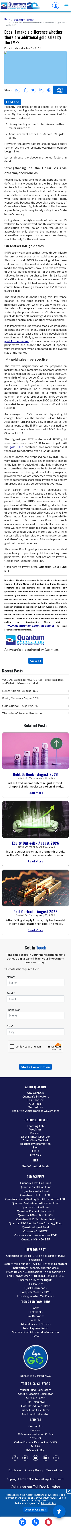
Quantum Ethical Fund (35, 1207)
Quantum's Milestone (35, 1096)
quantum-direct (24, 19)
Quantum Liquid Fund (35, 1227)
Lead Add (59, 90)
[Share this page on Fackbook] (25, 90)
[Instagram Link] (56, 1458)
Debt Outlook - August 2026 (20, 690)
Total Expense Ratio (35, 1328)
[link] (21, 5)
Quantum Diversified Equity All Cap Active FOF (35, 1199)
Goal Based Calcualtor (35, 1406)
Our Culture (35, 1107)
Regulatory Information (35, 1143)
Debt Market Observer (35, 1136)
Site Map (35, 1154)
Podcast (35, 1133)
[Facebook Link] (15, 1458)
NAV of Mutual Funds (35, 1166)
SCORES (35, 1438)
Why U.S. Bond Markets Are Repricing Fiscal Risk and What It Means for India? (33, 681)
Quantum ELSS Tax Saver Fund (35, 1219)
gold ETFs (16, 447)
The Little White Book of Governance (36, 1110)
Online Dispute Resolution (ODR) (35, 1442)
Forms (36, 1308)
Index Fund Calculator (35, 1410)
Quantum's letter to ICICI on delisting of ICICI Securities (35, 1257)
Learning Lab (35, 1126)
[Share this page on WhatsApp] (17, 90)
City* (10, 1026)
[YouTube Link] (35, 1458)
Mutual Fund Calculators (35, 1389)
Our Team (35, 1103)
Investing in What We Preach (35, 1296)
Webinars (35, 1129)
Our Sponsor (35, 1100)
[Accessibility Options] (59, 1511)
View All (35, 661)
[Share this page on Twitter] (33, 90)
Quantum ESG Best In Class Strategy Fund (35, 1223)
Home (7, 19)
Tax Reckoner (35, 1316)
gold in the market (16, 341)
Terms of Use (54, 1470)
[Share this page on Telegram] (49, 90)
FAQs (35, 1150)
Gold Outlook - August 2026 (20, 705)
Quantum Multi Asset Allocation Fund (36, 1203)
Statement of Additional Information (35, 1332)
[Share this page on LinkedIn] (41, 90)
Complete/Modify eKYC (35, 1292)
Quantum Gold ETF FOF (35, 1195)
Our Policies (36, 1284)
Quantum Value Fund (35, 1191)
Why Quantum (35, 1092)
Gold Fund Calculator (35, 1414)
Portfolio (35, 1320)
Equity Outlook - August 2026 (21, 698)
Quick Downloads (35, 1288)
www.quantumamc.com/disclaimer (30, 625)
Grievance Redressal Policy (35, 1434)
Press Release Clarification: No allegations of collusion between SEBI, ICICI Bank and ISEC (35, 1273)
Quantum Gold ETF (35, 1231)
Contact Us (35, 1426)
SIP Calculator (35, 1397)
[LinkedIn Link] (46, 1458)
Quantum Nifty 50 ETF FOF (35, 1215)
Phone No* (13, 1009)
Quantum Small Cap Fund (35, 1187)
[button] (66, 5)
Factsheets (35, 1312)
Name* (11, 976)
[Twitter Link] (25, 1458)
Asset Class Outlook (36, 1140)
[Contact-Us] (35, 1522)
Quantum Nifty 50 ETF (35, 1239)
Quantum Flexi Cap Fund (35, 1183)
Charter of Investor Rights (35, 1279)
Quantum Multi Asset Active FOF (35, 1235)
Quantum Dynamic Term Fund (35, 1211)
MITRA (35, 1446)
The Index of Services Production (22, 713)
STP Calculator (35, 1402)
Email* (11, 993)
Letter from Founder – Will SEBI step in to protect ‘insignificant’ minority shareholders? (35, 1265)
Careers (35, 1430)
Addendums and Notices (35, 1324)
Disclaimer (15, 1470)
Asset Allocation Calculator (35, 1393)
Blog (35, 1147)
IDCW (35, 1336)
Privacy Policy (48, 1503)
